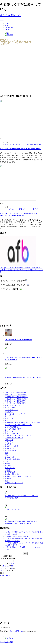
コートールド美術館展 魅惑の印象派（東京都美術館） (20, 149)
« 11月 (2, 575)
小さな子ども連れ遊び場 (14, 438)
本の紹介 (8, 466)
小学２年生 (9, 442)
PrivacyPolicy (9, 27)
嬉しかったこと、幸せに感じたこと (18, 425)
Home (7, 23)
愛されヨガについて (12, 448)
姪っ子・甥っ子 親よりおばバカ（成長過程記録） (23, 423)
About (7, 25)
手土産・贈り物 (10, 450)
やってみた (9, 416)
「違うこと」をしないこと (15, 510)
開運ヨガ (8, 478)
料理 (6, 453)
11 (5, 566)
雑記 (6, 481)
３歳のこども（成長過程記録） (16, 397)
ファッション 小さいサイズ (15, 414)
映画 (6, 461)
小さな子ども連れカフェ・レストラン (19, 435)
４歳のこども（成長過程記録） (16, 399)
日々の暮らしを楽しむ (13, 459)
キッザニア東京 (10, 407)
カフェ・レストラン (12, 405)
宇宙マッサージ (10, 431)
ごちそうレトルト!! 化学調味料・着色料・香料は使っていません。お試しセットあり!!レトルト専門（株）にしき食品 (21, 270)
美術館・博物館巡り (34, 144)
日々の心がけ (10, 457)
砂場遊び (8, 470)
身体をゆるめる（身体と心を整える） (19, 476)
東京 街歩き (10, 144)
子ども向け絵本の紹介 (13, 429)
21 (12, 568)
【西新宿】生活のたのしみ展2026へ (18, 536)
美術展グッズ (21, 144)
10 (3, 566)
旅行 (6, 455)
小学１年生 (9, 440)
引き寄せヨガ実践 (11, 446)
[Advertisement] (21, 70)
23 (1, 571)
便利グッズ (9, 418)
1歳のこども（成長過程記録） (16, 392)
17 (3, 568)
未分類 (7, 463)
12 (7, 566)
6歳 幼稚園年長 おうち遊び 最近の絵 (18, 340)
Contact (7, 29)
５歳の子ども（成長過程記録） (16, 401)
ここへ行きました (11, 209)
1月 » (8, 575)
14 (12, 566)
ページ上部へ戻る (6, 642)
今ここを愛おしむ (10, 15)
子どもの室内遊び (11, 427)
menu (2, 20)
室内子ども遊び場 (11, 433)
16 (1, 568)
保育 (6, 420)
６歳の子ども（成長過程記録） (16, 403)
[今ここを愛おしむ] (16, 45)
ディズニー (9, 412)
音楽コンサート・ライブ (28, 209)
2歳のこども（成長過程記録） (16, 395)
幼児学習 (8, 444)
